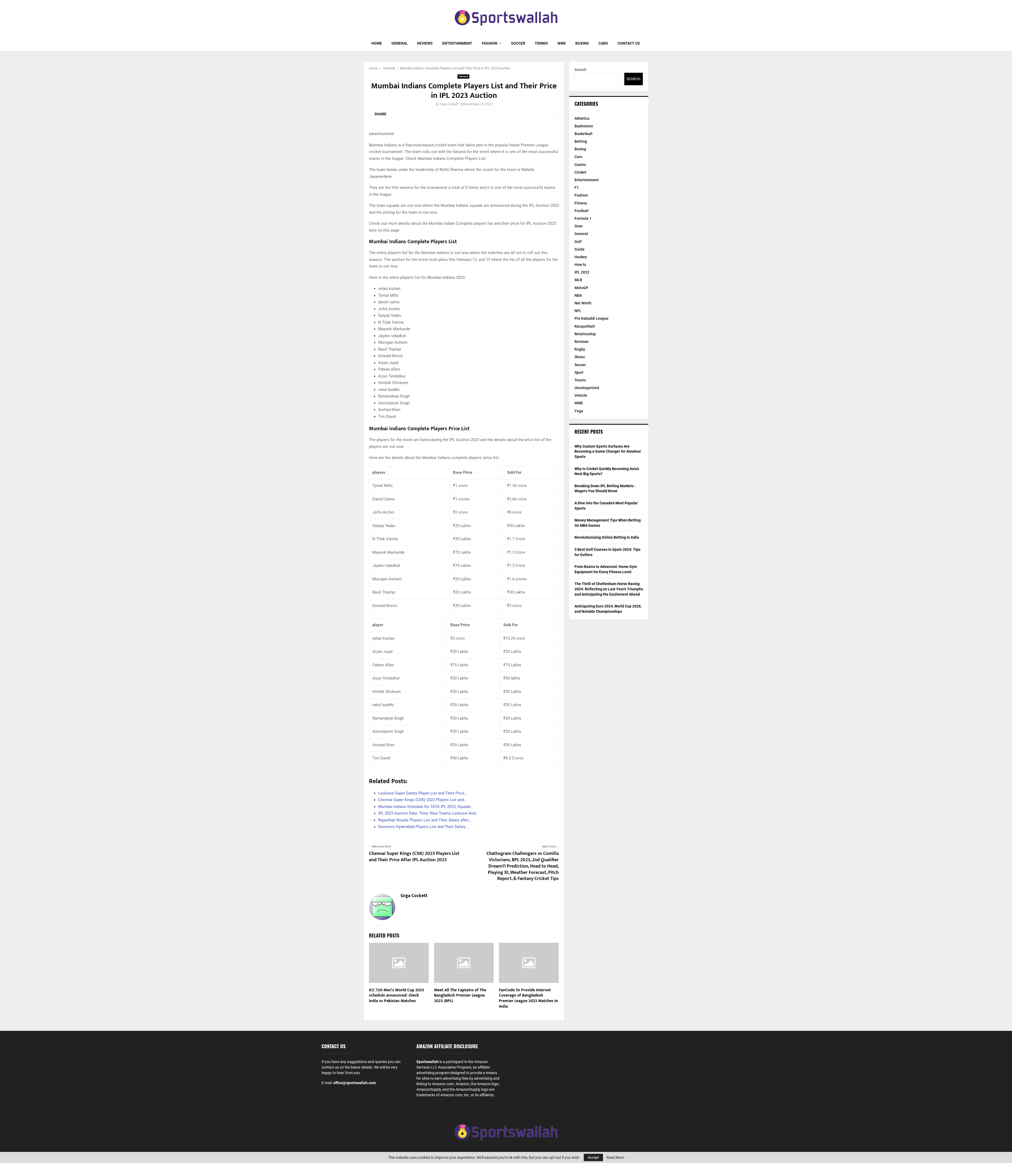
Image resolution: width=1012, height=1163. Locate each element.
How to (580, 264)
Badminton (584, 126)
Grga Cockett (449, 104)
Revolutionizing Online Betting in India (607, 537)
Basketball (583, 134)
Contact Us (628, 43)
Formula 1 (583, 218)
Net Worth (583, 303)
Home (376, 43)
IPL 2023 (582, 272)
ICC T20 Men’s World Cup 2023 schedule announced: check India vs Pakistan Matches (396, 996)
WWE (561, 43)
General (399, 43)
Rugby (580, 349)
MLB (578, 280)
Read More (615, 1157)
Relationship (585, 334)
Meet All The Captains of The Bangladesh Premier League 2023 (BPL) (460, 996)
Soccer (518, 43)
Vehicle (581, 395)
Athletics (582, 118)
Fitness (581, 203)
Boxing (582, 43)
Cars (603, 43)
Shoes (580, 357)
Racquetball (585, 326)
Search (580, 70)
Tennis (541, 43)
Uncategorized (587, 388)
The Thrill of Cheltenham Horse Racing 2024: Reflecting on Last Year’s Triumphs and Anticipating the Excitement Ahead (609, 589)
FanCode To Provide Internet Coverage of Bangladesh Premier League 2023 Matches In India (528, 998)
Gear (579, 226)
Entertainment (457, 43)
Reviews (425, 43)
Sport (579, 372)
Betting (581, 141)
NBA (578, 295)
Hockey (581, 257)
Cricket (580, 172)
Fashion (489, 43)
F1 (577, 187)
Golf (578, 242)
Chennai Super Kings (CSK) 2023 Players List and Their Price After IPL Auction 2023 (414, 857)
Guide (580, 249)
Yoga (579, 411)
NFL (578, 311)
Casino (580, 164)
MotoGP (581, 288)
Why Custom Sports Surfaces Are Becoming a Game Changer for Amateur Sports (608, 451)
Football (581, 211)
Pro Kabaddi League (592, 318)
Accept (593, 1157)
